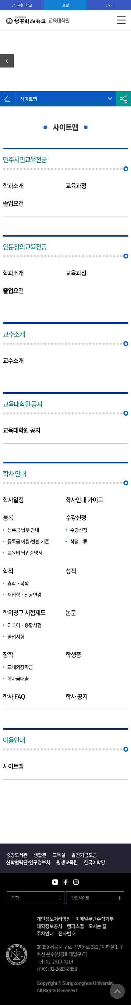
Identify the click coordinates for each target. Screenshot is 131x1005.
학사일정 (13, 500)
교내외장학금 (20, 667)
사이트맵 (28, 98)
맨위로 (117, 991)
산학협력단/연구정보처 (28, 862)
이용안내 (14, 740)
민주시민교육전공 (25, 159)
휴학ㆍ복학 (18, 583)
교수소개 (14, 334)
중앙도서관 (16, 854)
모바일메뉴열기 (121, 20)
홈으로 (7, 98)
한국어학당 (94, 862)
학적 (8, 571)
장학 (8, 654)
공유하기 (123, 98)
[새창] (55, 882)
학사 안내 (9, 61)
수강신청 (76, 517)
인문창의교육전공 (25, 246)
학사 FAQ (14, 696)
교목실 (58, 854)
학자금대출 (18, 678)
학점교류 (78, 541)
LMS (109, 5)
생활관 (40, 854)
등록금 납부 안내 (23, 529)
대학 (15, 898)
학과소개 (13, 186)
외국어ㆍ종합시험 (24, 625)
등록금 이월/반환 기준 (28, 541)
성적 (71, 571)
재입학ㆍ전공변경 (24, 594)
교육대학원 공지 (22, 404)
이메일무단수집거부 (94, 918)
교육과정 (76, 186)
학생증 (73, 654)
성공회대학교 (22, 5)
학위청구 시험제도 (24, 612)
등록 (8, 517)
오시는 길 (97, 926)
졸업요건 (13, 203)
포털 (65, 5)
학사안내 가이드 (84, 500)
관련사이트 (80, 898)
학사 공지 (76, 696)
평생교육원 (67, 862)
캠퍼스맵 (75, 926)
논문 (71, 612)
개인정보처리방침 (54, 918)
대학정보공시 (49, 926)
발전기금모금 (84, 854)
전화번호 (66, 933)
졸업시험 (15, 636)
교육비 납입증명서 (24, 552)
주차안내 (45, 933)
